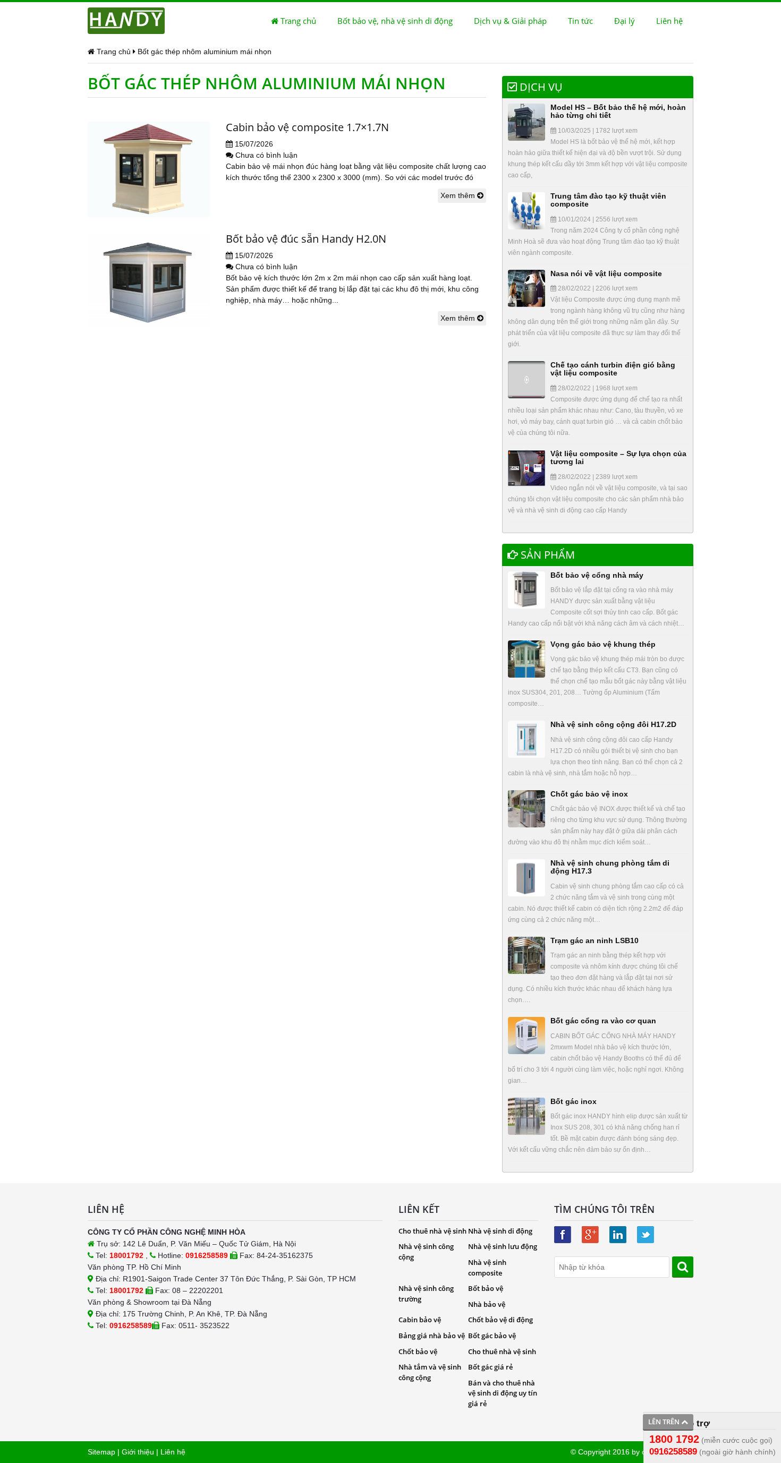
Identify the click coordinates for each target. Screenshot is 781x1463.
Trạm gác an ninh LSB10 (594, 940)
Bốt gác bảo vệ (492, 1335)
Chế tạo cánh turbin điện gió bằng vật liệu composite (612, 369)
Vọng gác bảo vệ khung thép (603, 644)
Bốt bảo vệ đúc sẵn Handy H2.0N (306, 239)
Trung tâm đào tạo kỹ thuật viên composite (608, 200)
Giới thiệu (138, 1452)
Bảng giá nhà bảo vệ (431, 1335)
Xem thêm (458, 195)
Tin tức (580, 20)
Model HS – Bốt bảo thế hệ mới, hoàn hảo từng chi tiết (618, 111)
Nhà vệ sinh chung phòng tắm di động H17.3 (609, 867)
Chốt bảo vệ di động (500, 1319)
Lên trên (664, 1421)
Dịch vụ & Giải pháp (510, 20)
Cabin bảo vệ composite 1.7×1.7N (307, 127)
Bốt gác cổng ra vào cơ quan (603, 1020)
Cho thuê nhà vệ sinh (432, 1231)
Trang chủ (297, 20)
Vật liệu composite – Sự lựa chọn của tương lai (618, 457)
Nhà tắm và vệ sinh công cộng (429, 1372)
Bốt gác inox (573, 1101)
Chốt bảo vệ (417, 1351)
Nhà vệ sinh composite (487, 1267)
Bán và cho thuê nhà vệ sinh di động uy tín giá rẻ (502, 1393)
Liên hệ (669, 20)
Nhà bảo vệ (486, 1304)
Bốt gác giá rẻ (490, 1367)
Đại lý (624, 20)
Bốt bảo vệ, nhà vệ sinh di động (395, 20)
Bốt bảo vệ (485, 1288)
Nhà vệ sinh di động (500, 1231)
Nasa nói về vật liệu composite (606, 273)
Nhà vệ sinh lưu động (502, 1246)
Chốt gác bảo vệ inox (589, 794)
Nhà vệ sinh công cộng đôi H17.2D (613, 724)
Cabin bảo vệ (419, 1319)
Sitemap (101, 1452)
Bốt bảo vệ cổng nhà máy (596, 575)
